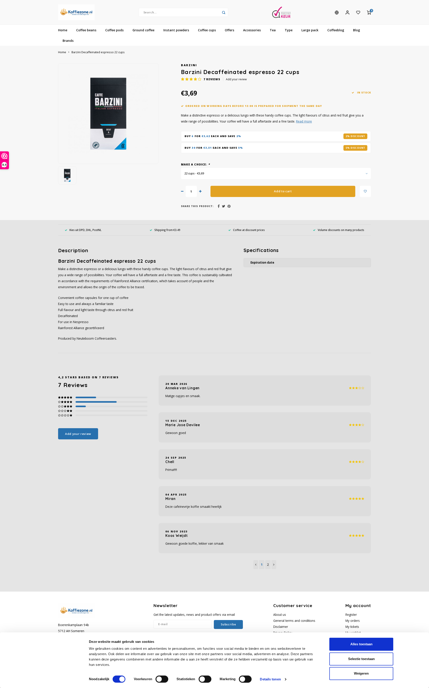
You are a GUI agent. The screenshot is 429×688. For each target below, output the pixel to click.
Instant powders (176, 30)
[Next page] (273, 564)
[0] (369, 12)
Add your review (236, 79)
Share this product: (197, 206)
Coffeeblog (335, 30)
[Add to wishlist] (365, 191)
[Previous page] (255, 564)
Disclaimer (280, 626)
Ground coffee (143, 30)
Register (351, 614)
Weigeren (361, 673)
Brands (68, 40)
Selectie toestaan (361, 659)
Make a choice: (195, 164)
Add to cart (283, 191)
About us (279, 614)
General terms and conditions (294, 620)
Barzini (189, 65)
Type (288, 30)
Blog (356, 30)
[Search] (223, 12)
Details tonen (270, 679)
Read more (304, 121)
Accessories (252, 30)
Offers (229, 30)
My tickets (352, 626)
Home (62, 30)
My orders (352, 620)
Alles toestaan (361, 644)
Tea (273, 30)
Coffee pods (114, 30)
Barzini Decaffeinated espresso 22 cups (98, 52)
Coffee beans (86, 30)
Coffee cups (207, 30)
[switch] (162, 679)
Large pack (309, 30)
